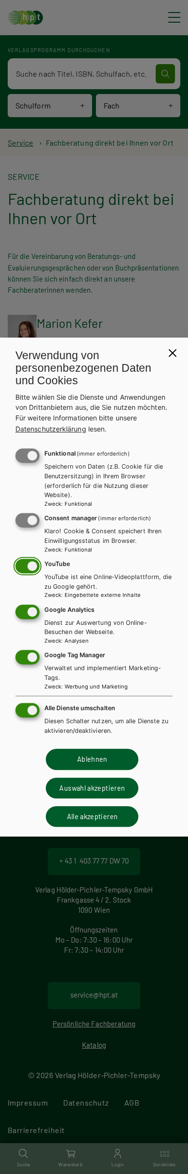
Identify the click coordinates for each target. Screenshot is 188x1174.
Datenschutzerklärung (50, 429)
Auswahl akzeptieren (92, 788)
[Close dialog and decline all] (172, 353)
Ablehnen (92, 759)
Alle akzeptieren (92, 816)
